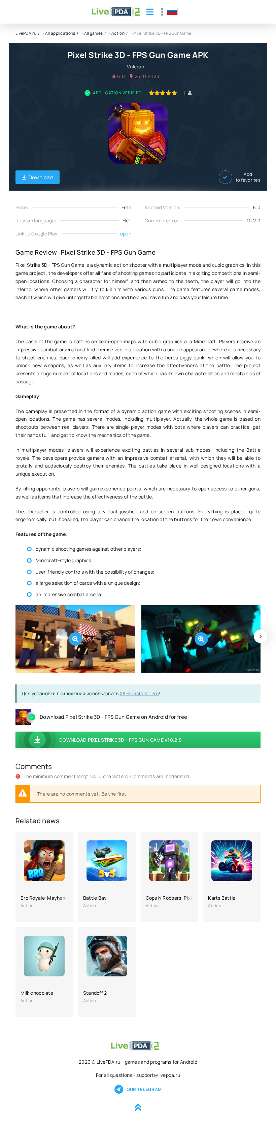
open (125, 233)
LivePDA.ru (25, 33)
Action (118, 33)
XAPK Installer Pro (139, 693)
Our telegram (144, 1089)
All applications (60, 33)
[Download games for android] (116, 12)
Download (41, 177)
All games (93, 33)
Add (248, 177)
